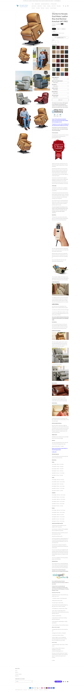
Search (16, 670)
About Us (16, 672)
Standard (63, 28)
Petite (54, 28)
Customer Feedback (18, 674)
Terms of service (36, 689)
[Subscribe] (32, 681)
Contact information (30, 689)
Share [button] (54, 660)
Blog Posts (17, 675)
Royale (54, 31)
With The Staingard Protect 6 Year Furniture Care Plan (60, 37)
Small (58, 28)
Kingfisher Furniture (19, 689)
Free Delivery (54, 25)
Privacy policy (25, 689)
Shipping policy (46, 689)
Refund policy (41, 689)
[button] (64, 6)
